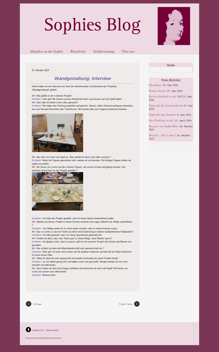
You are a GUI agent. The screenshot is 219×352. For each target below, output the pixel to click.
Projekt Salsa (128, 304)
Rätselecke (78, 51)
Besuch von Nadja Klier (164, 126)
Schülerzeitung (103, 51)
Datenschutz (52, 330)
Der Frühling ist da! (161, 120)
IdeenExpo (155, 85)
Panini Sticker (157, 90)
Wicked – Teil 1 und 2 (162, 135)
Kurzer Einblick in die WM (165, 96)
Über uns (128, 51)
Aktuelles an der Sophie (46, 51)
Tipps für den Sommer (162, 114)
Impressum (38, 330)
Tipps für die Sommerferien (166, 105)
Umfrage (34, 304)
